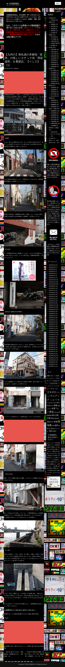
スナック (54, 389)
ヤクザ (51, 400)
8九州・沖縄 (13, 646)
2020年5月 (52, 320)
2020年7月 (52, 315)
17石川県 (53, 54)
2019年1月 (52, 353)
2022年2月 (52, 275)
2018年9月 (52, 362)
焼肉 (35, 646)
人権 (54, 402)
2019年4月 (52, 347)
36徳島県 (53, 100)
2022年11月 (52, 265)
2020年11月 (52, 307)
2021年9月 (52, 286)
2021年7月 (52, 290)
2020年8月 (52, 313)
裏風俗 (53, 418)
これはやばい (53, 383)
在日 (52, 405)
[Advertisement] (24, 82)
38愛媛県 (53, 104)
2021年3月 (52, 299)
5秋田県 (53, 30)
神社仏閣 (54, 415)
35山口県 (53, 96)
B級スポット (51, 376)
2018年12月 (52, 355)
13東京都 (53, 41)
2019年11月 (52, 332)
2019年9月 (52, 336)
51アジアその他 (55, 134)
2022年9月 (52, 269)
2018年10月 (52, 360)
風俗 (50, 431)
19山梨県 (53, 58)
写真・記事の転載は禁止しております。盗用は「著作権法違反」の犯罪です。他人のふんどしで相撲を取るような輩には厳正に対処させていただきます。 (53, 171)
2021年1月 (52, 303)
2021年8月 (52, 288)
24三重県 (53, 70)
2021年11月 (52, 282)
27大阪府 (53, 77)
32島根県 (53, 89)
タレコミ (31, 32)
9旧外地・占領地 (53, 127)
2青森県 (53, 24)
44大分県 (53, 119)
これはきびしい (51, 378)
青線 (50, 428)
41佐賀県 (53, 113)
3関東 (50, 35)
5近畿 (50, 68)
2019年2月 (52, 351)
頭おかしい (54, 428)
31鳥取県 (53, 87)
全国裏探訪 (32, 664)
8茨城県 (53, 45)
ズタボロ (21, 646)
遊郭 (5, 648)
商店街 (49, 405)
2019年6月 (52, 343)
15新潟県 (53, 49)
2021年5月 (52, 294)
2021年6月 (52, 292)
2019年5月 (52, 345)
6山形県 (53, 32)
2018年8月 (52, 364)
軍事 (53, 425)
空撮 (48, 418)
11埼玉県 (53, 37)
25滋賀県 (53, 73)
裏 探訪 (16, 68)
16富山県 (53, 51)
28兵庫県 (53, 79)
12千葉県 (53, 39)
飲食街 (54, 431)
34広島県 (53, 94)
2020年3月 (52, 324)
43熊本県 (53, 117)
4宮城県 (53, 28)
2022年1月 (52, 277)
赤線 (38, 646)
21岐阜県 (53, 62)
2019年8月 (52, 339)
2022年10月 (52, 267)
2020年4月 (52, 322)
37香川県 (53, 102)
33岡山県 (53, 92)
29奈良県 (53, 81)
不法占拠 (48, 402)
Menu (58, 3)
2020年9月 (52, 311)
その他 (51, 138)
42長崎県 (53, 115)
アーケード (53, 386)
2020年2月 (52, 326)
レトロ (25, 646)
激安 (55, 412)
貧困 (48, 422)
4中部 (50, 47)
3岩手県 (53, 26)
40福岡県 (53, 111)
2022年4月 (52, 273)
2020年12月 (52, 305)
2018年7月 (52, 366)
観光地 (57, 418)
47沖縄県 (53, 125)
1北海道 (51, 18)
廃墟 (55, 405)
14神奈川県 (54, 43)
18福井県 (53, 56)
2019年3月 (52, 349)
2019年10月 (52, 334)
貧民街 (51, 421)
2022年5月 (52, 271)
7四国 (50, 98)
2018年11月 (52, 358)
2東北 (50, 22)
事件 (52, 402)
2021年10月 (52, 284)
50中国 (53, 132)
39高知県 (53, 106)
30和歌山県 (54, 83)
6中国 (50, 85)
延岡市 (29, 646)
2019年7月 (52, 341)
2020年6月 (52, 317)
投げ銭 (10, 37)
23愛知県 (53, 66)
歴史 (33, 646)
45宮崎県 (7, 646)
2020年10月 (52, 309)
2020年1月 (52, 328)
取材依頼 (35, 25)
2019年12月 (52, 330)
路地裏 (42, 646)
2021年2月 (52, 301)
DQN (57, 376)
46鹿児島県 (54, 123)
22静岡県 (53, 64)
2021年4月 (52, 296)
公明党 (58, 402)
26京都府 (53, 75)
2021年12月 (52, 279)
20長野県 (53, 60)
